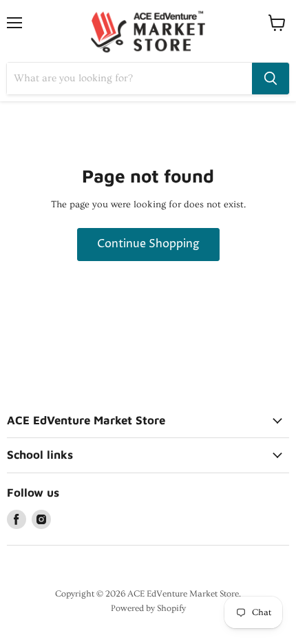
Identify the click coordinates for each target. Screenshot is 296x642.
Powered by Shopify (148, 608)
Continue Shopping (148, 244)
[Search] (270, 78)
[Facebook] (16, 519)
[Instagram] (41, 519)
